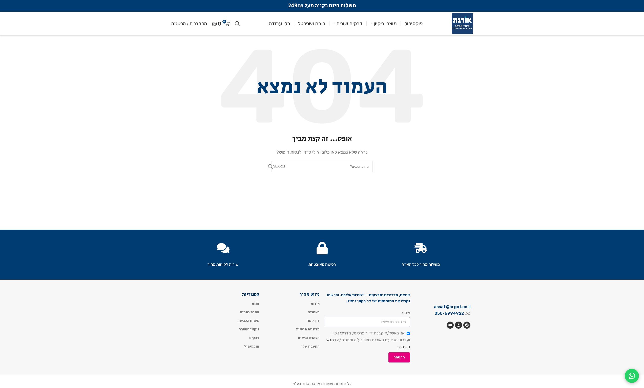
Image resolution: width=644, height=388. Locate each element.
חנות (255, 303)
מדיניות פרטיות (308, 329)
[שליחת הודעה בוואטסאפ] (632, 376)
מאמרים (314, 312)
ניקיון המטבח (249, 329)
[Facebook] (466, 325)
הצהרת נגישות (309, 338)
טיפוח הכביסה (248, 320)
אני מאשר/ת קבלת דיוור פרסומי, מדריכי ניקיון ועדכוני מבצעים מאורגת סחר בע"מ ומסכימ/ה (368, 340)
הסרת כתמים (249, 312)
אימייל (405, 312)
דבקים (254, 338)
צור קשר (313, 320)
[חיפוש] (237, 23)
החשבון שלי (310, 346)
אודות (315, 303)
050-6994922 (449, 313)
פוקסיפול (251, 346)
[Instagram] (458, 325)
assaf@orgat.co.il (452, 306)
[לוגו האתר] (462, 23)
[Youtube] (450, 325)
